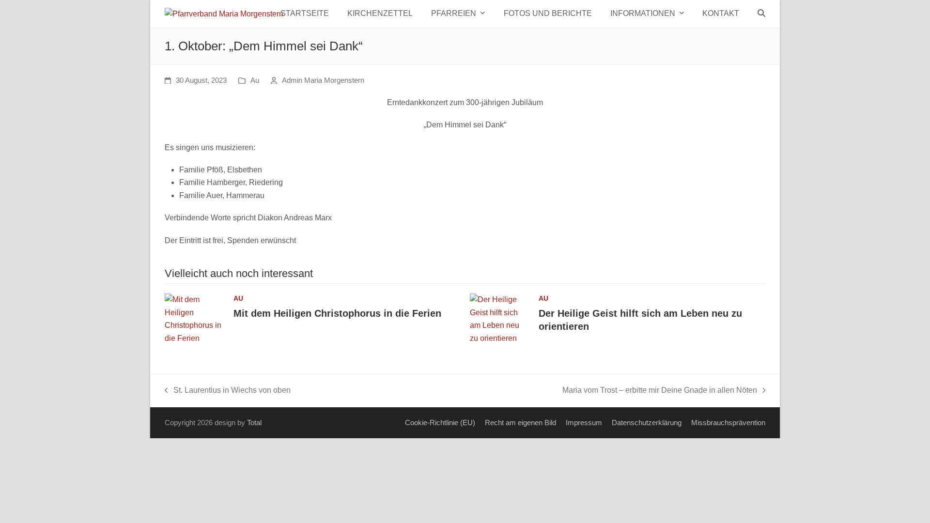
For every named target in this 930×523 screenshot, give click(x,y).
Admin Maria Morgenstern (323, 80)
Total (254, 423)
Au (254, 80)
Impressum (584, 423)
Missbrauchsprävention (728, 423)
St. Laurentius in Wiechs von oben (228, 391)
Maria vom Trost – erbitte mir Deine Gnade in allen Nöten (659, 391)
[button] (761, 13)
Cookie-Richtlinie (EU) (440, 423)
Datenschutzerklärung (647, 423)
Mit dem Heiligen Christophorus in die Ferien (337, 313)
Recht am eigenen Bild (520, 423)
